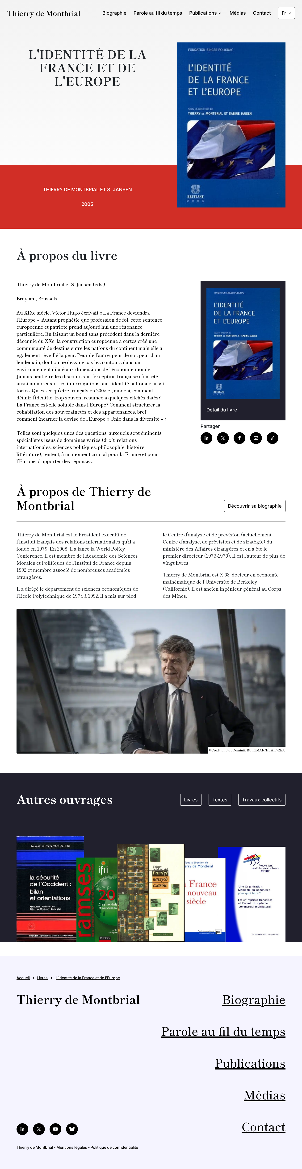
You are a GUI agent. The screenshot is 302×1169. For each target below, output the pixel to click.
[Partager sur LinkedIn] (206, 438)
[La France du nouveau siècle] (197, 900)
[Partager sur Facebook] (239, 438)
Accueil (23, 977)
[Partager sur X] (223, 438)
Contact (262, 13)
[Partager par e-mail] (256, 438)
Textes (219, 800)
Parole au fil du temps (158, 13)
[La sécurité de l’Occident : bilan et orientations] (50, 889)
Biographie (114, 13)
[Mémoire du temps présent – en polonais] (151, 893)
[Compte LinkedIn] (22, 1129)
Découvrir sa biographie (255, 506)
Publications (203, 13)
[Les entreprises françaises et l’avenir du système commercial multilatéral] (251, 894)
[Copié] (272, 438)
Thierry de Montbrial (43, 13)
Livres (191, 800)
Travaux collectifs (262, 800)
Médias (238, 13)
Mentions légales (71, 1147)
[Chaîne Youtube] (55, 1129)
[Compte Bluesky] (72, 1129)
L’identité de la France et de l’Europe (88, 977)
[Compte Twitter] (39, 1129)
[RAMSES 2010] (105, 900)
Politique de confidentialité (114, 1147)
